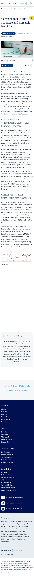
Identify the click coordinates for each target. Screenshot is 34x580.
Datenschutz (5, 475)
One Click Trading (7, 462)
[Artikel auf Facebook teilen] (2, 65)
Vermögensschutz (7, 457)
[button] (31, 18)
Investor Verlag (5, 9)
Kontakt (4, 432)
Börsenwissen (5, 419)
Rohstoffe (4, 417)
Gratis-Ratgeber (6, 439)
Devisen (4, 414)
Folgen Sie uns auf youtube (14, 508)
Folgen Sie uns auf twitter (14, 503)
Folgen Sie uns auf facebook (14, 497)
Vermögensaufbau (7, 455)
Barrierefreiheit (6, 482)
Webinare (4, 434)
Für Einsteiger (5, 452)
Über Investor (5, 437)
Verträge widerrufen (8, 487)
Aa (28, 65)
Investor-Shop (5, 442)
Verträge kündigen (7, 485)
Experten (4, 422)
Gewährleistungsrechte (8, 490)
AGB (2, 480)
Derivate (4, 412)
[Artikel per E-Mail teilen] (8, 65)
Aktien (3, 409)
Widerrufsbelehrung (7, 477)
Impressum (4, 472)
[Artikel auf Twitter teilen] (5, 65)
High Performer (6, 460)
